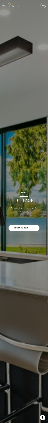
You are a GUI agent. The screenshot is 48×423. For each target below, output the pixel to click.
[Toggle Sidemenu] (43, 5)
